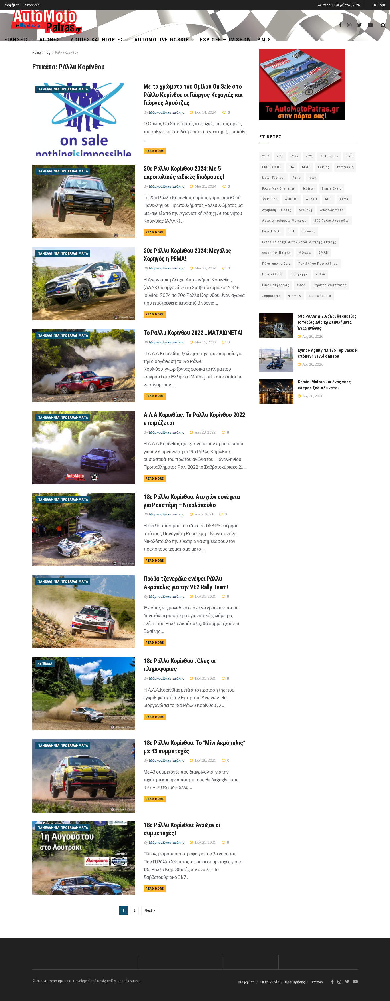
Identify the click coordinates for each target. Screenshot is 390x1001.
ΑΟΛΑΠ (311, 199)
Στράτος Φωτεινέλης (330, 285)
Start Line (269, 199)
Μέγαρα (305, 253)
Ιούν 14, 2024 (205, 112)
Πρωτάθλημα (272, 274)
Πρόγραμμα (299, 274)
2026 (309, 156)
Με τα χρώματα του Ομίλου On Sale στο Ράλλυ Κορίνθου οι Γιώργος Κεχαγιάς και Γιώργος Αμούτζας (193, 94)
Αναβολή (305, 210)
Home (36, 53)
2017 (265, 156)
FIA (291, 167)
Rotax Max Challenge (278, 188)
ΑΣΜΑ (344, 199)
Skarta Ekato (331, 188)
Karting (323, 167)
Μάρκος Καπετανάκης (166, 112)
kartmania (345, 167)
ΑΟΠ (328, 199)
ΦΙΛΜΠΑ (294, 296)
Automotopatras (57, 981)
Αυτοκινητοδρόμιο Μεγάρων (284, 221)
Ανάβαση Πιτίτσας (276, 210)
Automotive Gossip (161, 40)
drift (349, 156)
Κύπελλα (44, 663)
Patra (296, 178)
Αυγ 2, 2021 (203, 514)
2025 (294, 156)
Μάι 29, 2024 (205, 186)
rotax (313, 178)
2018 (280, 156)
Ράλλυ (320, 274)
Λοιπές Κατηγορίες (97, 40)
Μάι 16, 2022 (205, 342)
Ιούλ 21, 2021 (205, 842)
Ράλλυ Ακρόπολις (275, 285)
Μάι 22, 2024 (205, 268)
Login (381, 5)
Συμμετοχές (271, 296)
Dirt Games (329, 156)
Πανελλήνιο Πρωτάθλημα (318, 263)
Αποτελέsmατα (331, 210)
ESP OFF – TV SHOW (225, 40)
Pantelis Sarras (128, 981)
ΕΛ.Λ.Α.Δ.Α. (271, 231)
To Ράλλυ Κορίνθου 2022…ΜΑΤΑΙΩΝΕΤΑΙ (193, 332)
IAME (306, 167)
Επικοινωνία (31, 5)
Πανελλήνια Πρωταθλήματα (62, 89)
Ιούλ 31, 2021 (205, 596)
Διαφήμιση (11, 5)
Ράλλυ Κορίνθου (66, 53)
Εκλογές (309, 231)
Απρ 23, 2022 (205, 432)
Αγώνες (49, 40)
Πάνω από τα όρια (276, 263)
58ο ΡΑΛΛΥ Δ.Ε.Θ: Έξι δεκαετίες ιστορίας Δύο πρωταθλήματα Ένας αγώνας (327, 322)
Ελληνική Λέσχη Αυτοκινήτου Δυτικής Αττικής (299, 242)
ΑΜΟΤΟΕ (291, 199)
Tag (48, 53)
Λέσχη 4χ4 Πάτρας (276, 253)
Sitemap (317, 982)
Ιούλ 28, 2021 (205, 760)
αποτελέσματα (320, 296)
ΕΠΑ (291, 231)
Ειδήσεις (16, 40)
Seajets (308, 188)
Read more (155, 151)
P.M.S (264, 40)
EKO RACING (272, 167)
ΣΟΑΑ (301, 285)
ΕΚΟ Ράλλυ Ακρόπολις (331, 221)
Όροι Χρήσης (295, 982)
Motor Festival (273, 178)
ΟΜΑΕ (323, 253)
